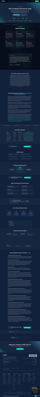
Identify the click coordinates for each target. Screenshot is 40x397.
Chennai (27, 370)
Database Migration (10, 378)
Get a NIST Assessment (26, 146)
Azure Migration (9, 377)
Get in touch (34, 364)
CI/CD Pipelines (9, 381)
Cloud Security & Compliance (7, 24)
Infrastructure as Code (10, 383)
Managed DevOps (9, 380)
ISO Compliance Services (19, 121)
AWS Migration (9, 376)
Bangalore (25, 370)
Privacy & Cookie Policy (16, 396)
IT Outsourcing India (13, 368)
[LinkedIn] (3, 364)
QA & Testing (29, 380)
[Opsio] (3, 1)
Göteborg (14, 370)
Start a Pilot (27, 201)
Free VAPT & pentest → (8, 369)
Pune (33, 370)
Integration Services (29, 379)
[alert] (35, 390)
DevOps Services (9, 379)
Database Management (30, 378)
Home (3, 24)
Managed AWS (4, 376)
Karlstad (8, 370)
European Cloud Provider (7, 368)
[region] (20, 136)
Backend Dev (29, 377)
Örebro (20, 370)
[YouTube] (6, 364)
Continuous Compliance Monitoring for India (14, 120)
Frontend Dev (29, 376)
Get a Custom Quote (27, 177)
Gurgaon (31, 370)
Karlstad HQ (18, 368)
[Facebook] (5, 364)
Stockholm (11, 370)
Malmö (17, 370)
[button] (38, 395)
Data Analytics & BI (29, 381)
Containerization (9, 382)
